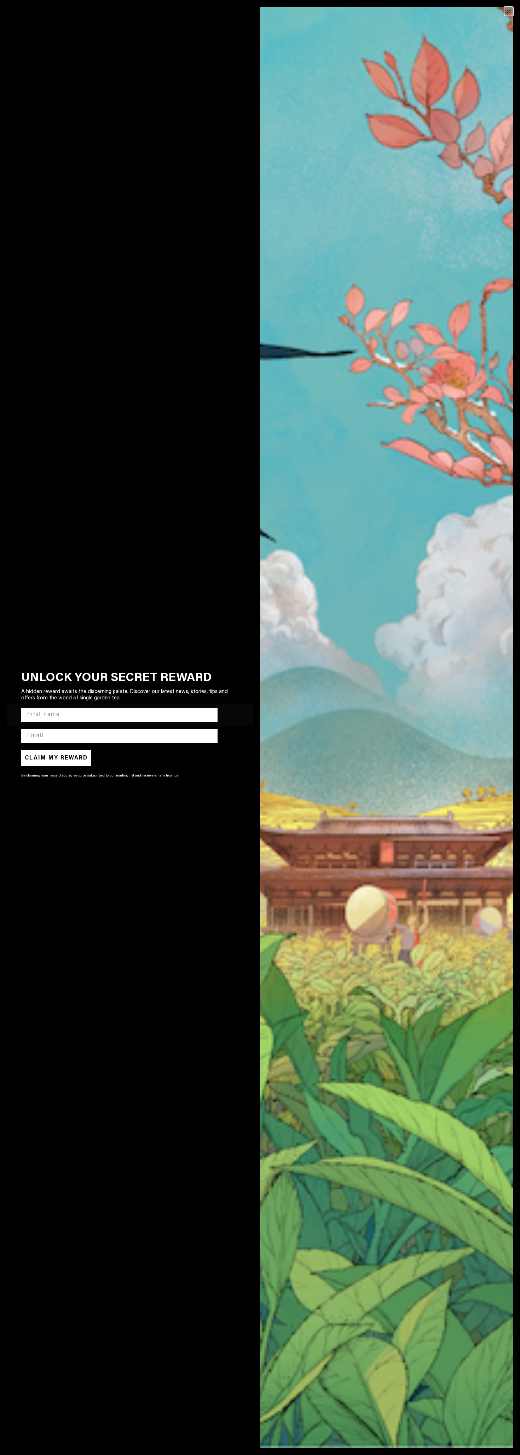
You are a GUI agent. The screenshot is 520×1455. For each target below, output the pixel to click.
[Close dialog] (508, 11)
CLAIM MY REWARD (56, 758)
